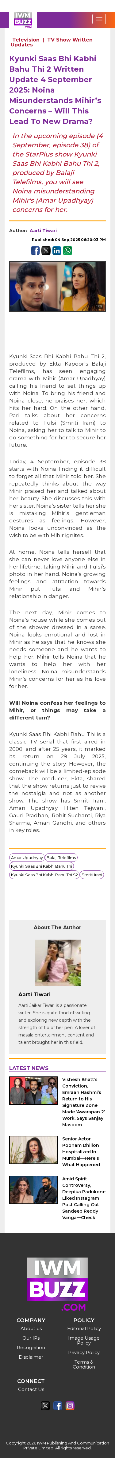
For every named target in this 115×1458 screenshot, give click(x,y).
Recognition (31, 1347)
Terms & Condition (84, 1364)
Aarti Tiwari (43, 230)
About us (31, 1328)
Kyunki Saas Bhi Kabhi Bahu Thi (41, 866)
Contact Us (31, 1389)
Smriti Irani (92, 874)
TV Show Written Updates (52, 42)
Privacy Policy (84, 1352)
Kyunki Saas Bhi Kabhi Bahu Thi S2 (44, 874)
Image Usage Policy (84, 1340)
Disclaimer (31, 1357)
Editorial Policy (84, 1328)
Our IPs (31, 1338)
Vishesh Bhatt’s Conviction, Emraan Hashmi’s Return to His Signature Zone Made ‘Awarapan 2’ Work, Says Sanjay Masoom (83, 1102)
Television (26, 40)
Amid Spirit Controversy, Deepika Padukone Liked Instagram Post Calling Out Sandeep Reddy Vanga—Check (83, 1198)
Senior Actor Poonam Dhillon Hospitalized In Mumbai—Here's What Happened (81, 1151)
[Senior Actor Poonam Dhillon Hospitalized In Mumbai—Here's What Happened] (33, 1150)
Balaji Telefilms (61, 857)
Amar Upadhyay (27, 857)
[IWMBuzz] (23, 20)
